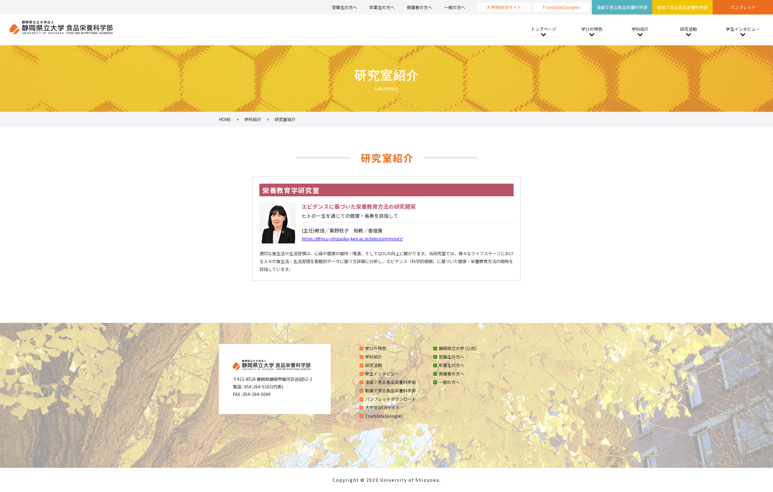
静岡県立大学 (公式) (457, 348)
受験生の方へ (344, 7)
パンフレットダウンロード (390, 399)
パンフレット (743, 7)
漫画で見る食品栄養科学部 (622, 7)
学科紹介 (640, 29)
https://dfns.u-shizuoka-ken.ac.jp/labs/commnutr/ (352, 239)
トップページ (543, 29)
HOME (225, 119)
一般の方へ (454, 7)
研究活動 (688, 29)
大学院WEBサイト (503, 7)
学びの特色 (591, 29)
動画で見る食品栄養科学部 (682, 7)
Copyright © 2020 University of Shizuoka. (387, 480)
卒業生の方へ (382, 7)
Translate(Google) (561, 7)
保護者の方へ (419, 7)
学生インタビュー (743, 29)
